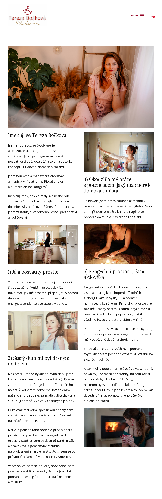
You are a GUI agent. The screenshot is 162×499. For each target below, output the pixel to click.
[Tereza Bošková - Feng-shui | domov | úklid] (27, 15)
